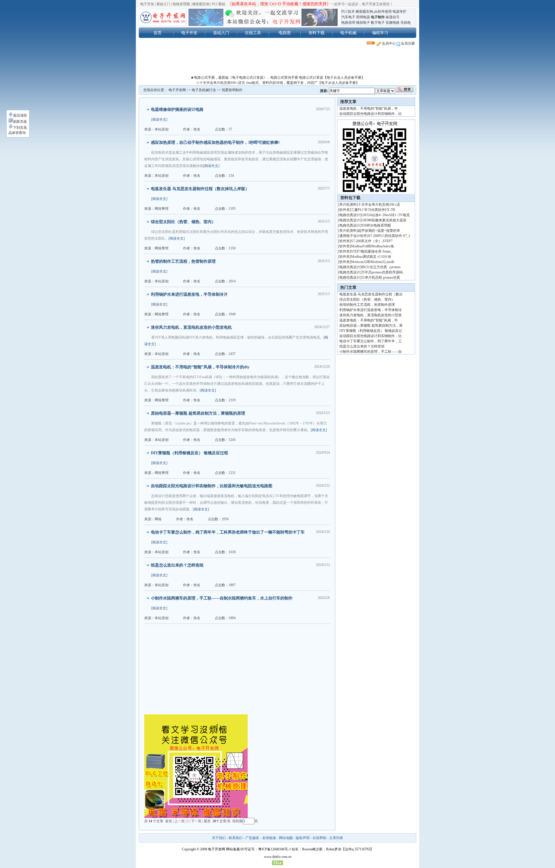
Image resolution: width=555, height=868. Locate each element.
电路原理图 (181, 4)
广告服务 (252, 838)
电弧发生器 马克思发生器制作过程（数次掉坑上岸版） (200, 189)
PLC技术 (348, 12)
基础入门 (163, 4)
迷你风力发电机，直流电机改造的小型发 (370, 315)
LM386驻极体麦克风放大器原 (383, 220)
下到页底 (20, 128)
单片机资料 (348, 205)
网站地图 (286, 838)
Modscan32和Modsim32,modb (372, 262)
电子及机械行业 (204, 90)
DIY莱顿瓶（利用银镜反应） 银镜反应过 (370, 331)
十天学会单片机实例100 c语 (379, 205)
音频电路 (392, 23)
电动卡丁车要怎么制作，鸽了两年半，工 (370, 341)
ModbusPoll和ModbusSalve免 (372, 246)
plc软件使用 (383, 12)
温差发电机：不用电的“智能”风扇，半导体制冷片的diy (200, 367)
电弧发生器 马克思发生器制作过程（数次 (371, 294)
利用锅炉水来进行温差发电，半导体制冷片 (189, 294)
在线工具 (253, 32)
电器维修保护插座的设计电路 (177, 109)
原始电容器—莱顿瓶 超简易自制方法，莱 (371, 325)
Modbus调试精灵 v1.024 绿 (371, 257)
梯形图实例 (201, 4)
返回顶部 (20, 115)
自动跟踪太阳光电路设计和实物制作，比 (370, 114)
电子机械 (348, 32)
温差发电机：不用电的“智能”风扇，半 (368, 108)
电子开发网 (177, 90)
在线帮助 (319, 838)
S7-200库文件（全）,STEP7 (372, 241)
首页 (157, 32)
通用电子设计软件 (353, 236)
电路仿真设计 (349, 215)
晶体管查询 (17, 133)
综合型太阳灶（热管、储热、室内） (183, 222)
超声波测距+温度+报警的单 (379, 231)
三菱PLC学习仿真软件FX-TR (373, 210)
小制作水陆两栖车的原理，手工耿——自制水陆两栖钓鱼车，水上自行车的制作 (222, 598)
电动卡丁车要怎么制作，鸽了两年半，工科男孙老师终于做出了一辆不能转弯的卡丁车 (228, 532)
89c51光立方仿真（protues (381, 267)
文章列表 (336, 838)
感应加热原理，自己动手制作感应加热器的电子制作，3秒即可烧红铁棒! (215, 142)
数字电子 (378, 23)
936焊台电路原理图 (376, 225)
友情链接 (269, 838)
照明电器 (363, 17)
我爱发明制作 (232, 90)
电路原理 (348, 23)
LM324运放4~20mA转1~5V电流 (385, 215)
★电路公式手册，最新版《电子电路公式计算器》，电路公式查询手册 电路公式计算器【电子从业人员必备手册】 (277, 78)
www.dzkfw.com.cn (277, 857)
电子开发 (147, 4)
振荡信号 (392, 17)
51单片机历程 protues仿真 (380, 277)
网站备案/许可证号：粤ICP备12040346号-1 (258, 849)
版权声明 (303, 838)
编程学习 (380, 32)
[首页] (162, 17)
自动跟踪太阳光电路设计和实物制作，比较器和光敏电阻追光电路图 (211, 486)
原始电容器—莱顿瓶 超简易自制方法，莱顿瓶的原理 (198, 413)
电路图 (285, 32)
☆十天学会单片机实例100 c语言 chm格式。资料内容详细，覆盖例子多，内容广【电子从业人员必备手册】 (277, 83)
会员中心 (388, 43)
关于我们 (219, 838)
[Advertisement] (277, 62)
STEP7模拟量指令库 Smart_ (371, 251)
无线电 (405, 23)
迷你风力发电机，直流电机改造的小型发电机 (191, 327)
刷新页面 (20, 121)
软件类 (344, 210)
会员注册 (407, 43)
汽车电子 (348, 17)
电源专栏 (399, 12)
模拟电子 (363, 23)
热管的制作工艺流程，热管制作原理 (183, 261)
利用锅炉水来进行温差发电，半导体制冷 (370, 310)
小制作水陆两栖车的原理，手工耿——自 (370, 352)
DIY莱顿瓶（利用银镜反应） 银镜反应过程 (189, 453)
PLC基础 (218, 4)
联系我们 (236, 838)
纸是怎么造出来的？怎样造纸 (177, 565)
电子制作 (378, 17)
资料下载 (316, 32)
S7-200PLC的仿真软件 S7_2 (389, 236)
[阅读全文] (159, 119)
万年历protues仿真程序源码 (382, 272)
